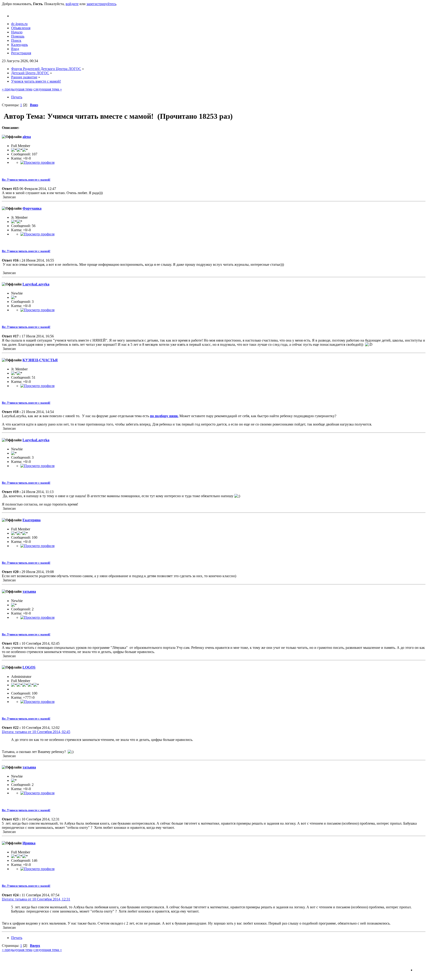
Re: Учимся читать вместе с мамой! (26, 179)
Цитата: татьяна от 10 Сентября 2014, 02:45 (36, 732)
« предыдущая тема (17, 89)
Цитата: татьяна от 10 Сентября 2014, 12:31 (36, 899)
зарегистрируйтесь (101, 4)
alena (26, 137)
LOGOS (28, 667)
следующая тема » (47, 89)
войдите (72, 4)
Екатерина (31, 520)
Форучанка (31, 208)
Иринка (28, 843)
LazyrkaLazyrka (35, 284)
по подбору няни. (164, 416)
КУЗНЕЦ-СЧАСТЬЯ (40, 360)
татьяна (29, 591)
